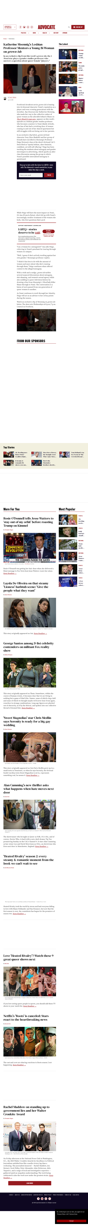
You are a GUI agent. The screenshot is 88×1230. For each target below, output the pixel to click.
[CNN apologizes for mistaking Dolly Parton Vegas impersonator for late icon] (68, 91)
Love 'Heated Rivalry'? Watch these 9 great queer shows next (28, 957)
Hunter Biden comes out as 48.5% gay (81, 83)
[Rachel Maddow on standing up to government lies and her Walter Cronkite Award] (29, 1136)
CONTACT (11, 1195)
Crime (80, 62)
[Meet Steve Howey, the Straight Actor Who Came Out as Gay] (36, 454)
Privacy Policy (61, 1214)
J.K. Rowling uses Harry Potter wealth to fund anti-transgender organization (21, 456)
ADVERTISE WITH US (38, 1195)
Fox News (27, 564)
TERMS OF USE (68, 1195)
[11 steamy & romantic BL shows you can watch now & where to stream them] (8, 463)
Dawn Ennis (7, 796)
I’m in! (49, 175)
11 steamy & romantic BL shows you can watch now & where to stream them (21, 466)
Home (5, 39)
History (56, 33)
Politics (23, 33)
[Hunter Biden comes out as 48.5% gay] (68, 79)
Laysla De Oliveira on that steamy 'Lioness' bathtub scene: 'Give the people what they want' (25, 587)
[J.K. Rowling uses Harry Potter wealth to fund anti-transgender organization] (8, 454)
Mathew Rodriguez (8, 654)
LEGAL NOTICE (76, 1195)
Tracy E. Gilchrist (12, 97)
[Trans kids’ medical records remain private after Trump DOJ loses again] (68, 544)
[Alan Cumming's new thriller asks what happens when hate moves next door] (29, 814)
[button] (36, 320)
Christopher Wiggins (9, 530)
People (81, 516)
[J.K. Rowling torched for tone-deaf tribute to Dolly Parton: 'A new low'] (68, 519)
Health (45, 33)
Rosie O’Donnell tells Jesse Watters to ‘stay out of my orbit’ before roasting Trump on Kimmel (28, 522)
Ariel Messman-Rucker (9, 867)
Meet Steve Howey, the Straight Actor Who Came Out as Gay (49, 455)
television (11, 39)
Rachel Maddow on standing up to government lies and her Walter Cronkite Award (26, 1110)
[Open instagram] (31, 27)
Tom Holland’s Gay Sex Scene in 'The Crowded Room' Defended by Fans (77, 455)
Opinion (65, 33)
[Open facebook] (20, 27)
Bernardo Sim (8, 1023)
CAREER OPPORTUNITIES (26, 1195)
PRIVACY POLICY (47, 1195)
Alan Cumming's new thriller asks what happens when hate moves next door (28, 788)
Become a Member (48, 231)
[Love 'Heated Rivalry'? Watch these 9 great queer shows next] (29, 981)
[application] (36, 320)
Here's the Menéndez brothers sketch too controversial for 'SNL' (49, 465)
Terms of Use (73, 1214)
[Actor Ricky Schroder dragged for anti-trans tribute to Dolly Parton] (68, 569)
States (80, 578)
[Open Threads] (28, 27)
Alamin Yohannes (8, 594)
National (81, 50)
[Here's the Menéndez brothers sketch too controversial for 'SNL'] (36, 463)
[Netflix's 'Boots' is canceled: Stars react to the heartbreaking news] (29, 1041)
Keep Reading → (9, 573)
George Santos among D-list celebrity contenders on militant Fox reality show (28, 647)
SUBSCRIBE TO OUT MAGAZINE (8, 27)
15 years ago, (26, 119)
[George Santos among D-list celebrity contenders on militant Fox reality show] (29, 672)
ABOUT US (17, 1195)
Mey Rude (7, 963)
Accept (71, 1221)
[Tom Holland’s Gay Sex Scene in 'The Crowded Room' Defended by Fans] (64, 454)
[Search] (69, 27)
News (34, 33)
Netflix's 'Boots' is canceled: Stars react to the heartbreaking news (26, 1018)
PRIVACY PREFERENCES (58, 1195)
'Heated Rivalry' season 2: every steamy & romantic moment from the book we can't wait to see (28, 860)
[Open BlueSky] (24, 27)
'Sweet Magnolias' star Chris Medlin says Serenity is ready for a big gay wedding (27, 721)
